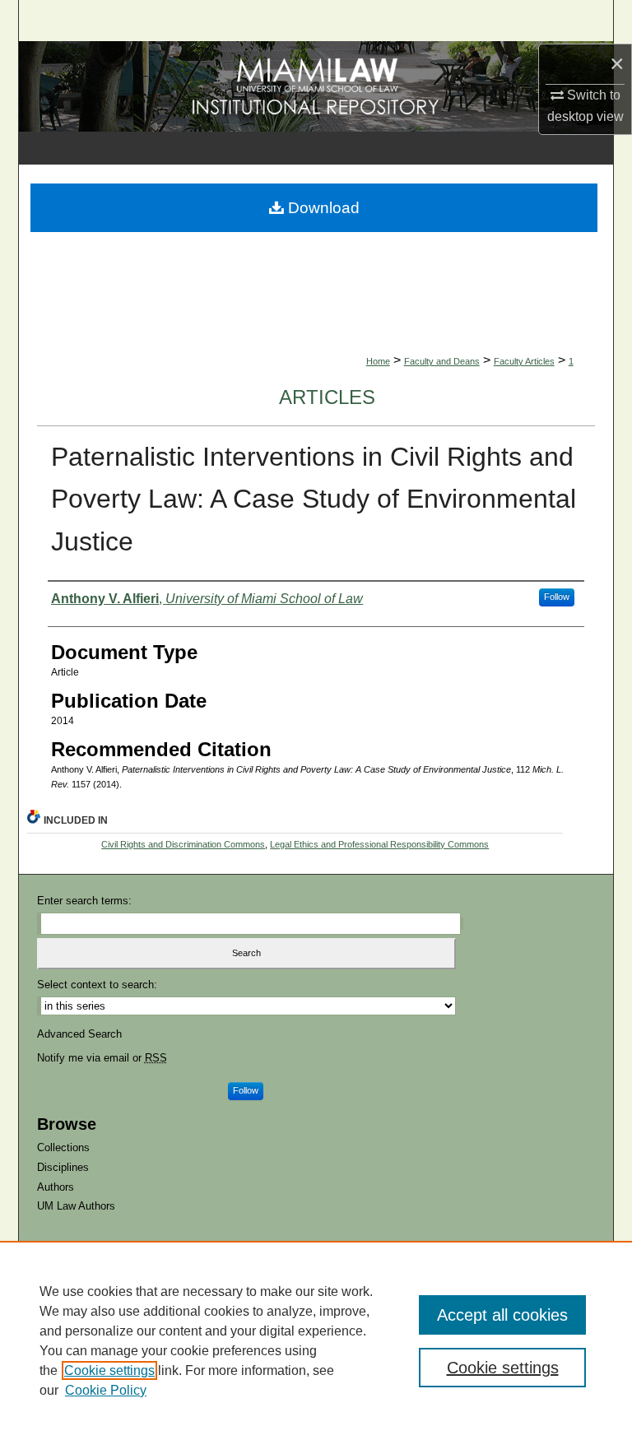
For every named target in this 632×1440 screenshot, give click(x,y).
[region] (316, 1340)
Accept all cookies (502, 1315)
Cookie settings (109, 1370)
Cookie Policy (105, 1390)
